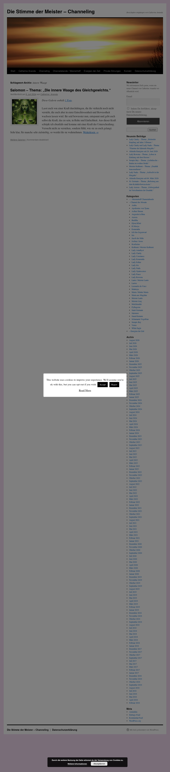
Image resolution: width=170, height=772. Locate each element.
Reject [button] (114, 384)
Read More (85, 390)
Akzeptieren (99, 763)
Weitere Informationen (77, 764)
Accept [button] (102, 384)
